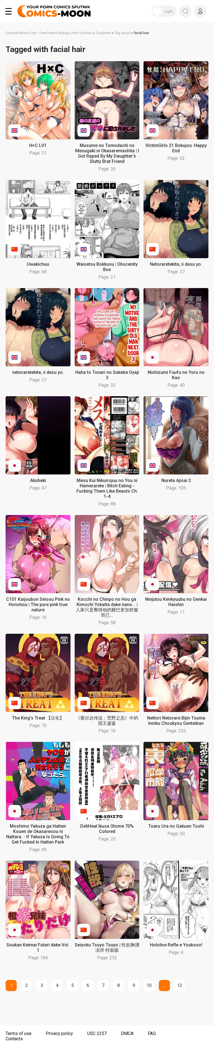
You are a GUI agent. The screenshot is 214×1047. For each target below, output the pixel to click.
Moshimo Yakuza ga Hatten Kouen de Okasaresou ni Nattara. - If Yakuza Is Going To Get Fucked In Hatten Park (38, 834)
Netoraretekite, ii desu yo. (176, 264)
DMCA (127, 1033)
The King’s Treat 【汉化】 (38, 718)
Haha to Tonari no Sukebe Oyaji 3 (107, 375)
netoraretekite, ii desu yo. (38, 372)
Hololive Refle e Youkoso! (176, 945)
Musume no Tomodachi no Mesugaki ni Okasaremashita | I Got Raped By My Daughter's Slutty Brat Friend (107, 153)
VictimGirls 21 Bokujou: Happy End (176, 148)
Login (200, 11)
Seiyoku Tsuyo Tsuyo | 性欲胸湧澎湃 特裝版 (107, 947)
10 (149, 985)
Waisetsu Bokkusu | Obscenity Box (107, 267)
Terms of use (18, 1033)
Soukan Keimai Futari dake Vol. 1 (37, 947)
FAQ (152, 1033)
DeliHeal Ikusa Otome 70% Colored (107, 828)
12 (179, 985)
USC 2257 (97, 1033)
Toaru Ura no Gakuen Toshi (176, 826)
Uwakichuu (38, 264)
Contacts (14, 1038)
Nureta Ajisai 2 (176, 480)
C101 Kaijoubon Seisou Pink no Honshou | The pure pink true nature (38, 604)
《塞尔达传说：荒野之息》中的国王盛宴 (107, 720)
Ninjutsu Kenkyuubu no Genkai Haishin (176, 602)
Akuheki (38, 480)
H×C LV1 (38, 145)
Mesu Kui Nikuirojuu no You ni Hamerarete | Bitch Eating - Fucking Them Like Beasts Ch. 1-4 (107, 488)
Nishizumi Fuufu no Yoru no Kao (176, 375)
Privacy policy (59, 1033)
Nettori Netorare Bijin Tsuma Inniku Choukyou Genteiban (176, 720)
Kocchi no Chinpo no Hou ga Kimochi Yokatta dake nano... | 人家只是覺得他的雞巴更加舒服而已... (107, 607)
